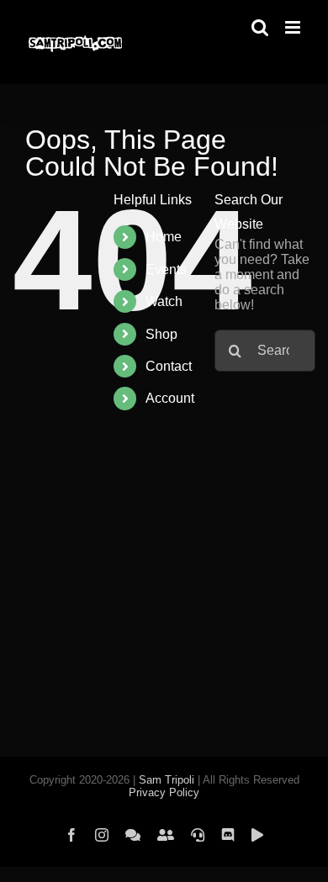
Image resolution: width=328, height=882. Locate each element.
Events (166, 269)
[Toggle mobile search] (259, 27)
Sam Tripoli (166, 780)
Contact (168, 366)
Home (163, 237)
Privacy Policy (164, 792)
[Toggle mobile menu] (294, 27)
